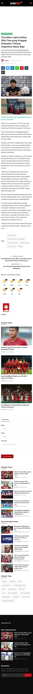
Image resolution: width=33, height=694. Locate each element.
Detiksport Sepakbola (8, 600)
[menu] (2, 3)
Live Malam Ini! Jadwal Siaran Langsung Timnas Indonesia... (15, 406)
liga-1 (3, 589)
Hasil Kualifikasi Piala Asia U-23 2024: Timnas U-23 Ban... (14, 377)
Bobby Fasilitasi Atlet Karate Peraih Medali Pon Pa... (22, 483)
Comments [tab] (5, 419)
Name (3, 425)
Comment (4, 441)
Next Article (15, 264)
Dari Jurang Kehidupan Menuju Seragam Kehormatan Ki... (21, 557)
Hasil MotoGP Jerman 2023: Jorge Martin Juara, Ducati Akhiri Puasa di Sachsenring (16, 259)
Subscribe (28, 675)
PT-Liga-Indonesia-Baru (19, 585)
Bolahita (20, 246)
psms (3, 593)
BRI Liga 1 (22, 589)
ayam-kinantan (26, 597)
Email (2, 433)
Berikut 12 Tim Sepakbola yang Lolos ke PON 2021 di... (22, 654)
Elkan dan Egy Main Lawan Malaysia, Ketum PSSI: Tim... (22, 473)
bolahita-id (12, 581)
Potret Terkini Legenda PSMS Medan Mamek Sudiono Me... (21, 566)
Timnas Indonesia (12, 242)
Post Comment (7, 456)
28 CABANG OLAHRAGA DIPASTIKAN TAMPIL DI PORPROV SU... (22, 512)
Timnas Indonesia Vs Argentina (16, 239)
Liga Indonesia (6, 585)
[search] (30, 3)
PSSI (19, 581)
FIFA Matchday (12, 235)
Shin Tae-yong (11, 246)
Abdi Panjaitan (17, 516)
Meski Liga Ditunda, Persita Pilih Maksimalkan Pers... (23, 492)
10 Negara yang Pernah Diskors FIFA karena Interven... (21, 537)
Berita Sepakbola (13, 593)
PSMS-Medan (6, 597)
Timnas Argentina (24, 242)
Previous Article (17, 256)
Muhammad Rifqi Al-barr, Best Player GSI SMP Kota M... (22, 528)
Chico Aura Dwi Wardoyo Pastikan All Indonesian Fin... (22, 502)
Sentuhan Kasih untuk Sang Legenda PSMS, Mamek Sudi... (21, 547)
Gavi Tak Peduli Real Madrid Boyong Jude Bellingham (16, 267)
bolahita (3, 314)
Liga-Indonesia (12, 589)
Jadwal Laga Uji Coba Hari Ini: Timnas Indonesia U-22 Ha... (14, 348)
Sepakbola (16, 597)
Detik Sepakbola (25, 593)
